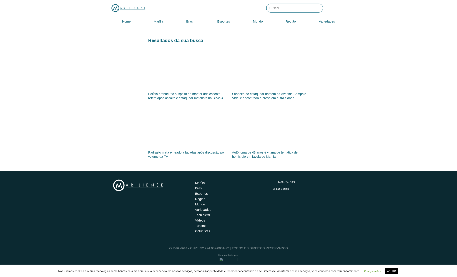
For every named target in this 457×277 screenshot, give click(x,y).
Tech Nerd (202, 215)
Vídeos (200, 220)
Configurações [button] (372, 271)
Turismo (201, 226)
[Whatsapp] (343, 8)
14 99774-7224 (286, 182)
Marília (158, 21)
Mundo (258, 21)
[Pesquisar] (318, 8)
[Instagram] (326, 8)
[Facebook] (332, 8)
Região (291, 21)
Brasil (190, 21)
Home (126, 21)
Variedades (327, 21)
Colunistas (202, 231)
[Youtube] (337, 8)
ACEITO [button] (391, 271)
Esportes (223, 21)
